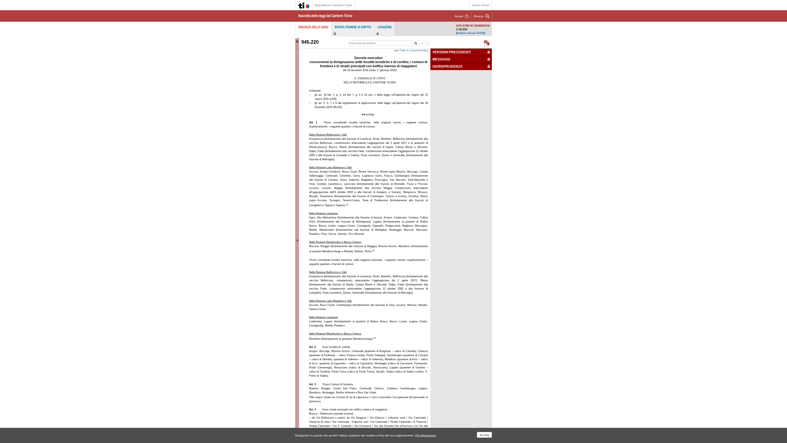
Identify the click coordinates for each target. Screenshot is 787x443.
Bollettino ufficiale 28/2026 (470, 33)
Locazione (385, 27)
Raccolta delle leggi (313, 27)
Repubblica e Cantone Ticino (333, 5)
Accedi (459, 16)
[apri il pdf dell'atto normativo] (487, 42)
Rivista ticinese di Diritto (353, 27)
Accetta (484, 435)
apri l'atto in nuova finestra (411, 50)
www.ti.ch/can (481, 5)
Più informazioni (425, 435)
